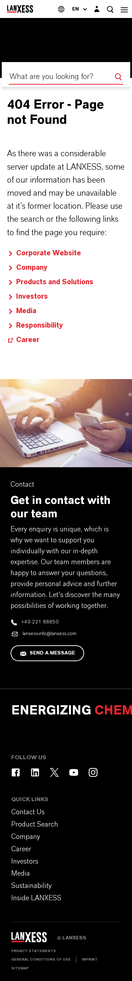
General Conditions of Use (41, 959)
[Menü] (124, 9)
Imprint (90, 959)
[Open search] (110, 9)
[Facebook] (15, 772)
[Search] (118, 77)
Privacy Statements (33, 951)
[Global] (61, 9)
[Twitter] (54, 772)
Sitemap (20, 968)
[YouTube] (73, 772)
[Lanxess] (34, 939)
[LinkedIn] (35, 772)
